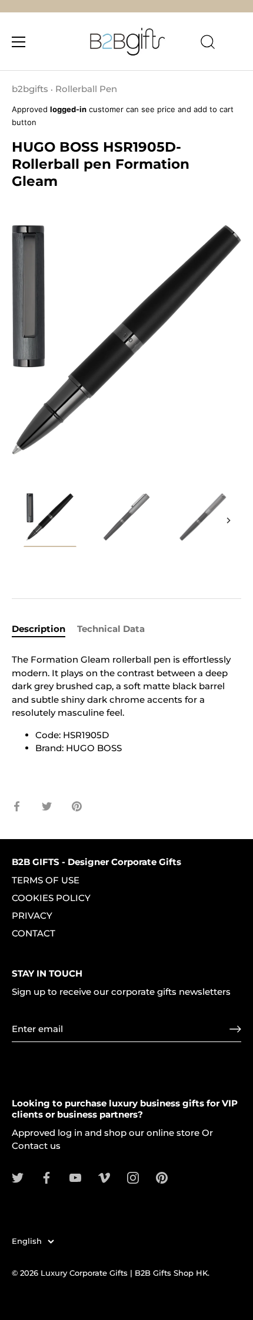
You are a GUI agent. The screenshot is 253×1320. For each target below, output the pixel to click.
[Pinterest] (162, 1177)
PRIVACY (32, 915)
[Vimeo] (104, 1177)
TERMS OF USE (45, 880)
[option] (50, 521)
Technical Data (111, 628)
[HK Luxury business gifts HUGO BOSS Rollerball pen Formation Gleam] (50, 518)
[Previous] (25, 520)
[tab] (44, 629)
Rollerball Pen (86, 88)
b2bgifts (30, 88)
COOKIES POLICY (51, 897)
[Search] (208, 44)
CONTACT (33, 933)
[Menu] (19, 42)
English (27, 1241)
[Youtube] (75, 1177)
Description (38, 628)
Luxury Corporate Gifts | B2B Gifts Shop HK (124, 1273)
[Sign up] (235, 1029)
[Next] (228, 520)
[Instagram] (133, 1177)
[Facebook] (46, 1177)
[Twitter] (18, 1177)
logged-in (68, 109)
